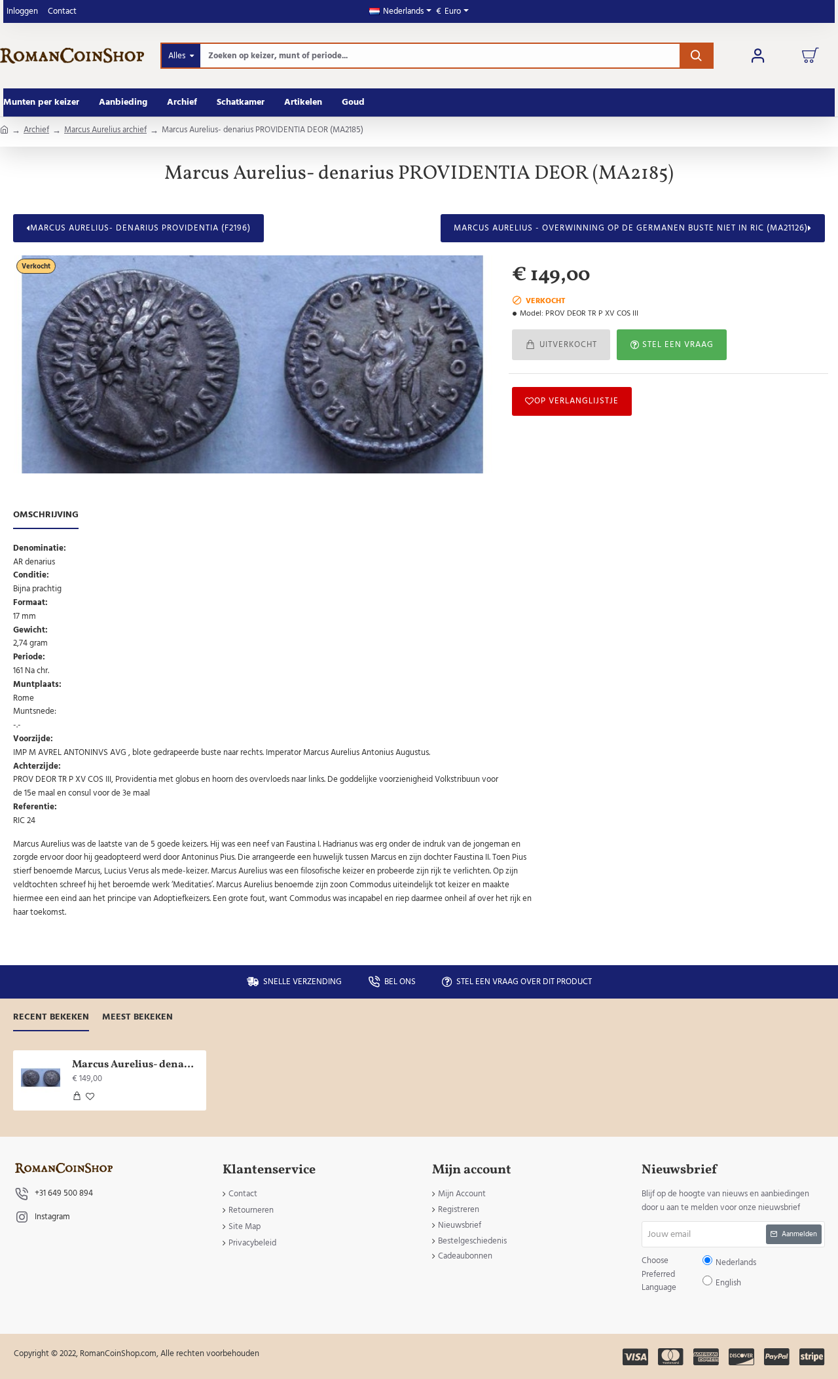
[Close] (529, 594)
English (459, 699)
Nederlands (425, 699)
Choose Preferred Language (351, 699)
